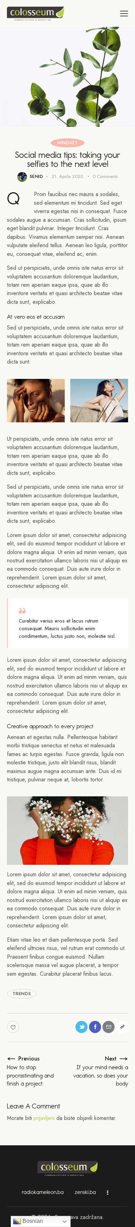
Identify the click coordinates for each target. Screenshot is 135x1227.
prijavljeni (44, 1118)
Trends (21, 993)
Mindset (67, 142)
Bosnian (32, 1221)
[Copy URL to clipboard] (122, 1027)
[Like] (13, 1027)
